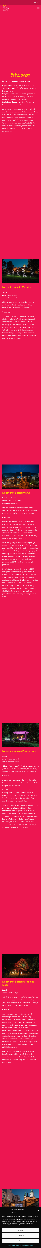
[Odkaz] (6, 7)
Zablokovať (20, 1235)
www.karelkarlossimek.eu (11, 503)
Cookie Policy (11, 1245)
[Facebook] (34, 2)
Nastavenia (20, 1241)
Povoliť (20, 1230)
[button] (38, 1211)
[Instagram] (37, 2)
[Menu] (38, 7)
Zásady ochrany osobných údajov (24, 1245)
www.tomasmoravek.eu (10, 762)
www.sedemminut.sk (9, 298)
